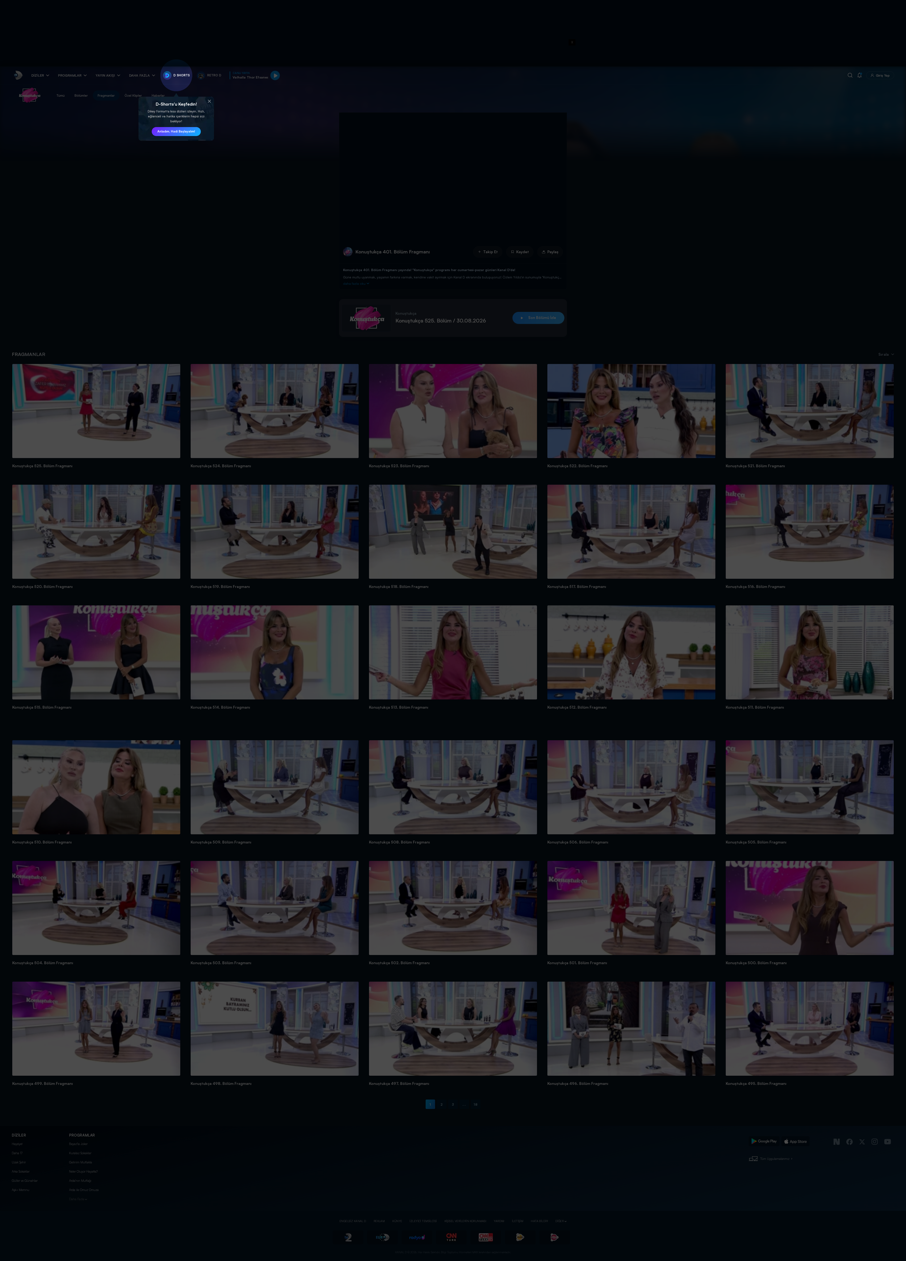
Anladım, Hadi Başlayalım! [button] (176, 131)
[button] (209, 101)
